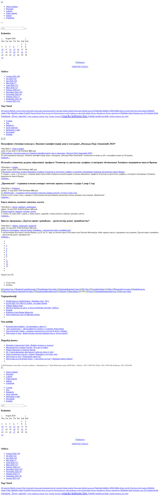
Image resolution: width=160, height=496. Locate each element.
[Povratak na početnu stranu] (2, 368)
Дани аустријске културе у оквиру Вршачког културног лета (31, 354)
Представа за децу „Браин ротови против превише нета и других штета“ (37, 333)
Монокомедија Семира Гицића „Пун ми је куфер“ (27, 347)
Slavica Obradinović (98, 113)
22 (22, 52)
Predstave (16, 188)
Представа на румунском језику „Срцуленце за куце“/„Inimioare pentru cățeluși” (39, 359)
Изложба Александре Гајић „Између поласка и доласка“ (30, 345)
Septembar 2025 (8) (14, 99)
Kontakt (9, 134)
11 (7, 261)
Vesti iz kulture (12, 7)
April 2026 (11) (12, 85)
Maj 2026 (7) (11, 83)
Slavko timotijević (113, 113)
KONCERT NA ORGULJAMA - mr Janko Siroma (26, 303)
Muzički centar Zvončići (21, 113)
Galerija (9, 11)
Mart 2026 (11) (12, 88)
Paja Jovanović (48, 113)
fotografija (30, 111)
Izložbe (15, 167)
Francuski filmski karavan (84, 111)
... (7, 248)
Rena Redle (86, 113)
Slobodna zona (126, 113)
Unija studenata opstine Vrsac (38, 116)
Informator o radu (13, 130)
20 (14, 52)
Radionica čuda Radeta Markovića (19, 312)
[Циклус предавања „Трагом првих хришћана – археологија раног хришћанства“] (36, 230)
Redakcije (10, 125)
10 (2, 49)
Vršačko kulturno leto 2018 (118, 116)
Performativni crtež (62, 113)
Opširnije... (5, 158)
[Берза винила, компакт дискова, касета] (18, 211)
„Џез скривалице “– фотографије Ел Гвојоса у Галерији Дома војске (35, 329)
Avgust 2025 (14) (13, 101)
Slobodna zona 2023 (140, 113)
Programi (9, 9)
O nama (9, 121)
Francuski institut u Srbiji (104, 111)
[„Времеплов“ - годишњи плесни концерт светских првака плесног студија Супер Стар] (39, 193)
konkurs (145, 111)
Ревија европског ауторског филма (20, 350)
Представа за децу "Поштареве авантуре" (23, 356)
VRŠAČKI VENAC (80, 67)
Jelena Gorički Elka (127, 111)
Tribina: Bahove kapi (14, 306)
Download (10, 132)
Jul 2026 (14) (11, 79)
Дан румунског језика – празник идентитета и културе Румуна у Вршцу (36, 331)
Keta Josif (138, 111)
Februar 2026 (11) (13, 90)
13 (14, 49)
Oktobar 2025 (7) (13, 97)
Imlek (117, 111)
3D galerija (5, 111)
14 (18, 49)
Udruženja (10, 18)
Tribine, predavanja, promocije (24, 226)
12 (10, 49)
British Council (16, 111)
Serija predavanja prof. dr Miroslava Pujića (23, 315)
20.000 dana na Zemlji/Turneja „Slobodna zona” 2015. (27, 301)
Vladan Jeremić (55, 116)
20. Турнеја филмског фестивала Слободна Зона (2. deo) (30, 352)
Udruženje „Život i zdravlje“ (14, 116)
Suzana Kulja (153, 113)
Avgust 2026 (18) (13, 76)
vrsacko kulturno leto (75, 116)
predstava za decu (76, 113)
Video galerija (11, 13)
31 (2, 58)
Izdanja (9, 16)
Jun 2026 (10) (11, 81)
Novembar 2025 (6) (14, 94)
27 (14, 55)
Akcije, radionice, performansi (24, 207)
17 (2, 52)
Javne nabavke (12, 128)
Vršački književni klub (98, 116)
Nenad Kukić (36, 113)
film (24, 111)
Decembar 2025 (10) (14, 92)
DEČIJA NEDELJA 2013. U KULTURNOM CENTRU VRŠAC (32, 308)
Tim (7, 123)
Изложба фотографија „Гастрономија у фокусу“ (26, 326)
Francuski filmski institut (64, 111)
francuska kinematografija (44, 111)
